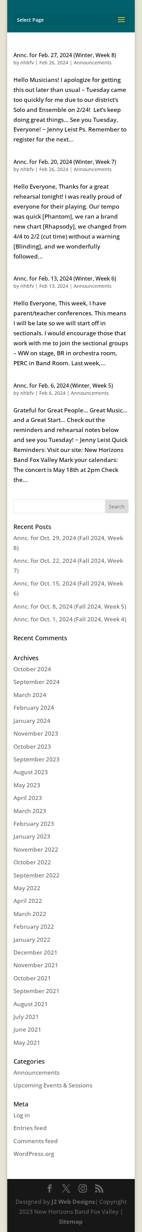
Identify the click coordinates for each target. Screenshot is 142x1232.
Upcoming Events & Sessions (52, 1085)
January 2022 (31, 940)
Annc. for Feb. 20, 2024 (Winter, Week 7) (64, 162)
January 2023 (31, 836)
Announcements (93, 62)
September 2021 (36, 991)
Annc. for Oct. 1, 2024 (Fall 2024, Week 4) (69, 619)
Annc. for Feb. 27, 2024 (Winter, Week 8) (64, 55)
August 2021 (30, 1004)
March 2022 (29, 914)
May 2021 (26, 1042)
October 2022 (32, 862)
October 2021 (32, 978)
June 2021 (27, 1029)
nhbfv (27, 62)
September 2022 (36, 875)
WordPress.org (33, 1154)
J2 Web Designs (73, 1201)
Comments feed (35, 1141)
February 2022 (33, 926)
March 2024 (29, 695)
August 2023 (30, 772)
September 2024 (36, 682)
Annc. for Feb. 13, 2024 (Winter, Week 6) (64, 278)
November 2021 (35, 965)
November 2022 (35, 849)
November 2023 (35, 733)
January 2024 (31, 721)
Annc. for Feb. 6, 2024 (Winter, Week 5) (63, 385)
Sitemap (71, 1221)
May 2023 (26, 785)
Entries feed (30, 1128)
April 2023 (27, 798)
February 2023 (33, 824)
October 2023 (32, 746)
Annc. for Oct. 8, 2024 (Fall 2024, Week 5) (69, 606)
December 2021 (35, 952)
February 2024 (33, 708)
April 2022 (27, 901)
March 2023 (29, 811)
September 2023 (36, 759)
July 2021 (26, 1017)
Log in (21, 1115)
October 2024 (32, 669)
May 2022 (26, 888)
